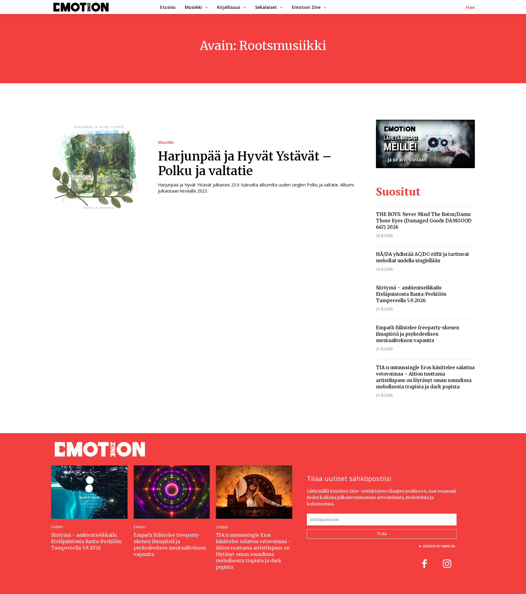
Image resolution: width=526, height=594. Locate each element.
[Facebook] (424, 564)
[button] (470, 7)
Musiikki (166, 142)
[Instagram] (447, 564)
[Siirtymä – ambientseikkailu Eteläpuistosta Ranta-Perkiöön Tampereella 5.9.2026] (89, 492)
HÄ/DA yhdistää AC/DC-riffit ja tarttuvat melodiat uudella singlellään (422, 257)
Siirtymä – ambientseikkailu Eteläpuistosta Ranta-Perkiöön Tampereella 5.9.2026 (411, 294)
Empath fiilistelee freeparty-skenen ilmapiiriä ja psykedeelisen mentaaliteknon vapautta (417, 334)
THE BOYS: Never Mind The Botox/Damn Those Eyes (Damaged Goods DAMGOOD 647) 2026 (424, 220)
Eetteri (57, 527)
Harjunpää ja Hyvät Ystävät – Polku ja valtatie (245, 164)
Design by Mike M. (439, 546)
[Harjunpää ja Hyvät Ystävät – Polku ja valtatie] (98, 167)
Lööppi (222, 527)
